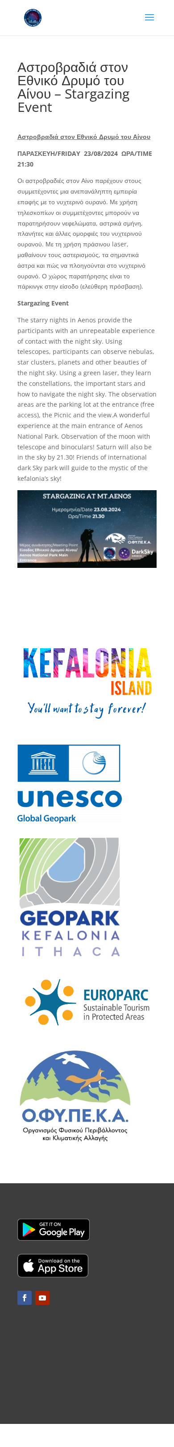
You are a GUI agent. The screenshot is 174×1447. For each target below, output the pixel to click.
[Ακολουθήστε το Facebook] (24, 1298)
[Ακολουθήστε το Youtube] (42, 1298)
